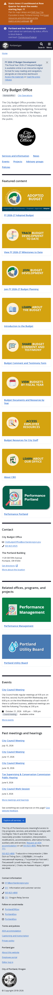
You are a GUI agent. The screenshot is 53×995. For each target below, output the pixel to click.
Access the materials (14, 77)
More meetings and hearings (15, 800)
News (36, 155)
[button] (41, 45)
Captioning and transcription (15, 935)
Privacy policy (8, 940)
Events (5, 161)
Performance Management (18, 625)
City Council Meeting (13, 740)
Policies (6, 167)
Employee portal (9, 957)
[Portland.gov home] (11, 45)
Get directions (8, 565)
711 (3, 848)
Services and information (15, 155)
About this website (10, 952)
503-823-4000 (29, 845)
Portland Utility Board (16, 662)
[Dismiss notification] (47, 62)
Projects (17, 161)
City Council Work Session (16, 788)
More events (8, 720)
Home (5, 53)
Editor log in (7, 962)
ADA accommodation (11, 931)
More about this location (13, 569)
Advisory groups (34, 161)
